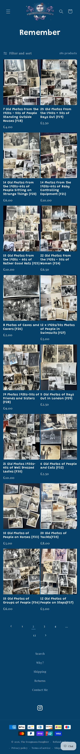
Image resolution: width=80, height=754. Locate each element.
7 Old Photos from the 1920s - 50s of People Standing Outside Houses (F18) (21, 115)
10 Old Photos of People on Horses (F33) (21, 535)
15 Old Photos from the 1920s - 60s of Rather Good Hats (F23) (21, 259)
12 (34, 635)
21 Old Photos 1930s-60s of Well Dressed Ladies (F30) (19, 468)
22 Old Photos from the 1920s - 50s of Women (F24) (55, 259)
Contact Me (40, 690)
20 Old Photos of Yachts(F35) (53, 535)
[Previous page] (11, 626)
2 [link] (33, 626)
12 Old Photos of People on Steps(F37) (56, 600)
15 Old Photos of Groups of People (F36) (21, 600)
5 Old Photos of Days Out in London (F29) (57, 396)
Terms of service (41, 747)
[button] (8, 11)
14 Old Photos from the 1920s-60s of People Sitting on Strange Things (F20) (20, 188)
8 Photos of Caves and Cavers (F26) (21, 327)
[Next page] (45, 635)
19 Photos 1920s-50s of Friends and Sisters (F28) (21, 398)
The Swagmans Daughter (35, 741)
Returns (40, 681)
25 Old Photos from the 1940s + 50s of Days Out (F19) (55, 113)
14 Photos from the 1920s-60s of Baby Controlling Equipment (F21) (55, 188)
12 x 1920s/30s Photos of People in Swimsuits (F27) (57, 329)
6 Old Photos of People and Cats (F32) (58, 466)
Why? (40, 663)
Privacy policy (20, 747)
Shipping (40, 671)
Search (40, 653)
